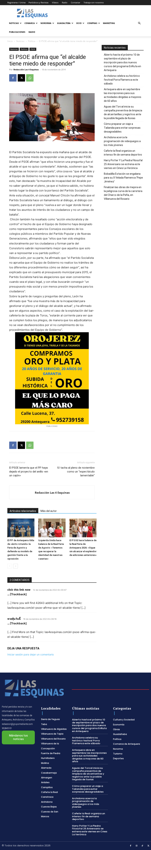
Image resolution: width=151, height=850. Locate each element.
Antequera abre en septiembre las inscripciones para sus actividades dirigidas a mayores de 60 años (122, 95)
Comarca (29, 23)
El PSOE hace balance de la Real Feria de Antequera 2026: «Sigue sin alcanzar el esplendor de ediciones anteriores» (82, 547)
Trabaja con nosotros (94, 2)
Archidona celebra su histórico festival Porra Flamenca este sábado (122, 79)
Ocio (79, 23)
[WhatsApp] (30, 78)
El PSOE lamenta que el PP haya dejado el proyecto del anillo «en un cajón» (28, 471)
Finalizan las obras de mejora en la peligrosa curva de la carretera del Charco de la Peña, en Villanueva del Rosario (123, 193)
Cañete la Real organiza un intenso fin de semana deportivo (123, 152)
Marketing (109, 23)
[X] (21, 78)
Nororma (46, 23)
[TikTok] (142, 846)
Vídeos (55, 2)
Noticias (14, 23)
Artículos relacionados (23, 510)
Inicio (10, 41)
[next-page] (15, 566)
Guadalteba (64, 23)
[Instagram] (136, 846)
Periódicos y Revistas (38, 2)
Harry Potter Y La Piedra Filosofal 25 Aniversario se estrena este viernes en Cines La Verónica (123, 164)
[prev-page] (9, 566)
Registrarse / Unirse (16, 2)
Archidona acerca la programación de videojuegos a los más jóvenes (122, 141)
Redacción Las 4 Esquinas (26, 69)
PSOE (33, 49)
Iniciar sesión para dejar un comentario (30, 654)
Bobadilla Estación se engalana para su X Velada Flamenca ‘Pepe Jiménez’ (123, 177)
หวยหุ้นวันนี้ (14, 618)
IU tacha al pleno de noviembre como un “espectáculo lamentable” (76, 471)
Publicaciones (17, 32)
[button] (139, 23)
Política (31, 41)
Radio (64, 2)
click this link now (18, 589)
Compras (92, 23)
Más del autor (49, 510)
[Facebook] (13, 78)
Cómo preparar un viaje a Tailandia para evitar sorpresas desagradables (122, 127)
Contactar (75, 2)
